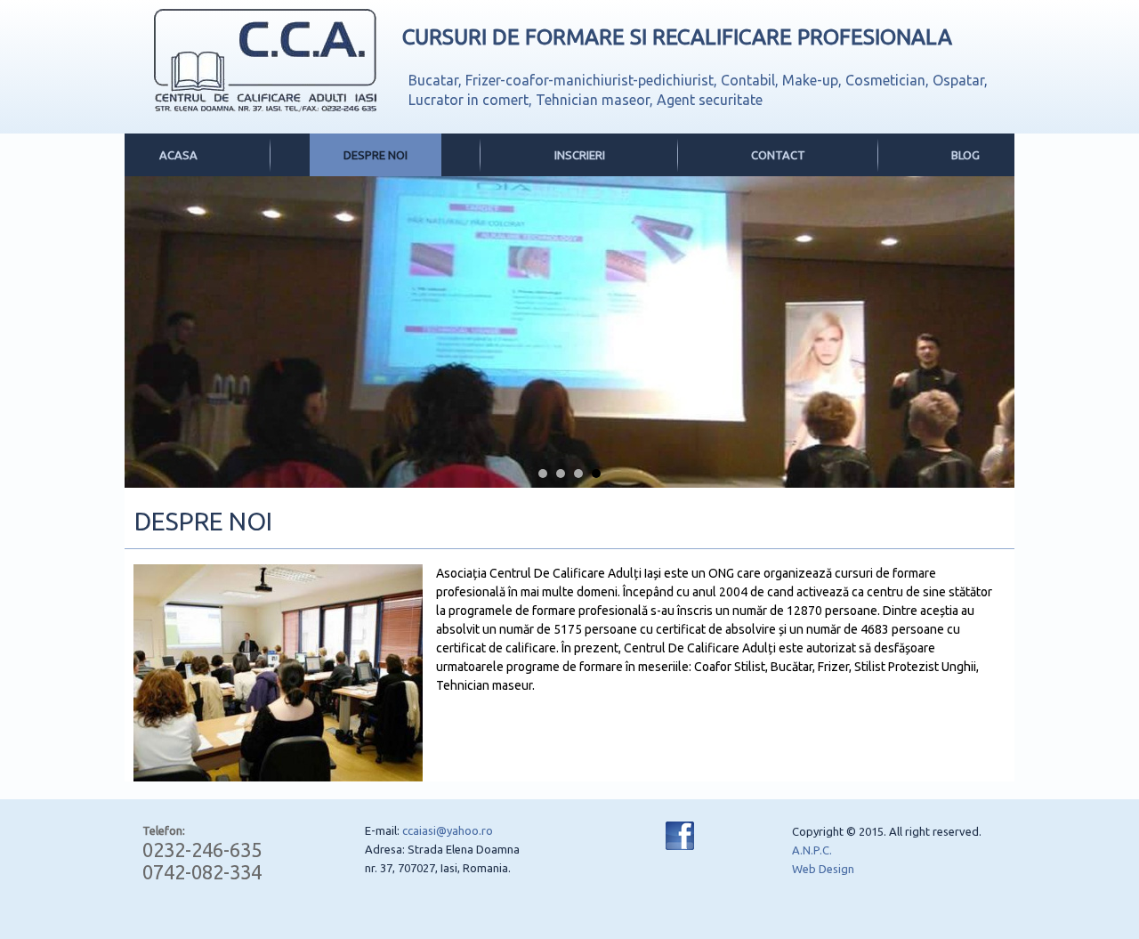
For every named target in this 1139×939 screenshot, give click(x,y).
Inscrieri (579, 155)
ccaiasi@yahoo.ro (447, 830)
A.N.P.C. (812, 850)
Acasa (178, 155)
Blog (965, 155)
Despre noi (375, 155)
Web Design (823, 868)
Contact (778, 155)
